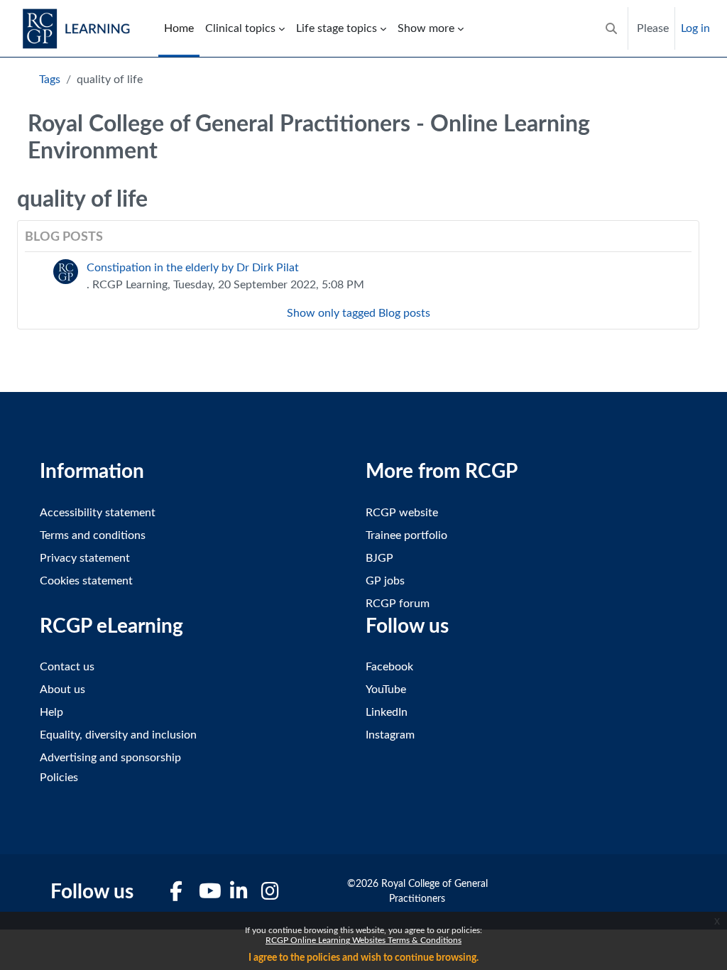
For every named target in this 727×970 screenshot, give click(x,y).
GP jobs (385, 581)
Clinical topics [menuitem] (240, 28)
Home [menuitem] (179, 28)
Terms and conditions (93, 535)
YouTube (386, 689)
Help (51, 712)
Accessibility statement (97, 512)
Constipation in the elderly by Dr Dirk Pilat (193, 267)
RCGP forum (398, 603)
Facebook (389, 666)
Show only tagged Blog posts (358, 313)
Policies (59, 777)
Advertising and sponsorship (110, 757)
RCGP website (402, 512)
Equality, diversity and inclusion (118, 735)
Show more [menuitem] (426, 28)
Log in (695, 28)
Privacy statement (85, 558)
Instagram (390, 735)
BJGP (379, 558)
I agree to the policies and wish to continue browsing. (363, 958)
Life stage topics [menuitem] (336, 28)
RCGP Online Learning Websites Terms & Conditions (363, 940)
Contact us (67, 666)
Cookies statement (86, 581)
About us (62, 689)
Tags (49, 79)
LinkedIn (387, 712)
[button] (611, 28)
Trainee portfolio (406, 535)
